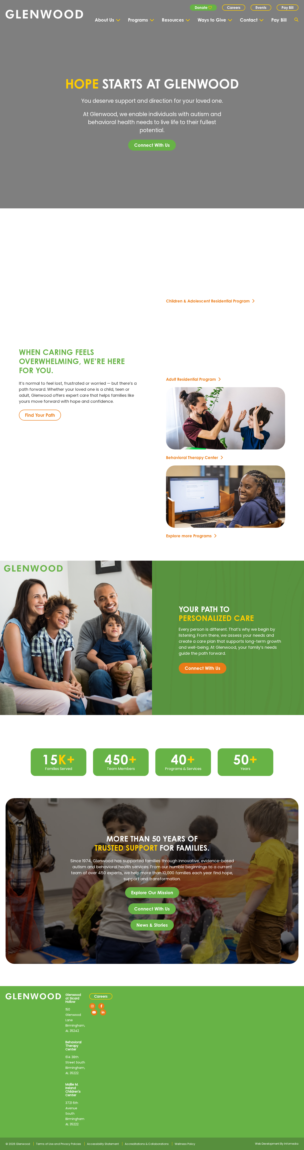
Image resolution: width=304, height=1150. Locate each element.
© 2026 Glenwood (18, 1144)
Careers (233, 7)
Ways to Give (212, 20)
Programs (138, 20)
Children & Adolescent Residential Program (208, 300)
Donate (201, 7)
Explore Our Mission (152, 892)
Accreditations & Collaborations (147, 1144)
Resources (173, 20)
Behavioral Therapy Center (192, 457)
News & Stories (152, 925)
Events (260, 7)
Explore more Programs (189, 535)
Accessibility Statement (103, 1144)
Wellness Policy (185, 1144)
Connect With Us (152, 145)
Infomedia (291, 1144)
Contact (248, 20)
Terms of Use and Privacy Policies (58, 1144)
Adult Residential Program (191, 379)
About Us (104, 20)
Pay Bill (288, 7)
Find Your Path (40, 415)
